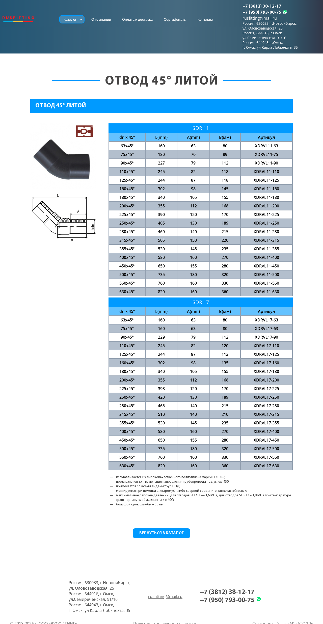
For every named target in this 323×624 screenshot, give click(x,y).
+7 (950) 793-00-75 (262, 12)
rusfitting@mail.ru (260, 18)
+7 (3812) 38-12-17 (262, 6)
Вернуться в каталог (161, 533)
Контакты (205, 19)
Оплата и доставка (137, 19)
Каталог (70, 19)
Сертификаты (175, 19)
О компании (101, 19)
